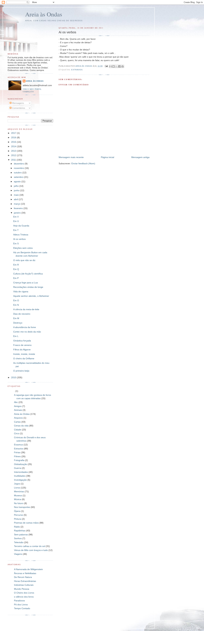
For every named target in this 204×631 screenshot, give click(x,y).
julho (16, 186)
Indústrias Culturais (23, 585)
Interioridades (21, 472)
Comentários (18, 108)
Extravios (77, 70)
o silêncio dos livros (24, 596)
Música (17, 499)
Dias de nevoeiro (21, 314)
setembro (19, 177)
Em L (15, 336)
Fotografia (19, 460)
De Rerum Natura (23, 577)
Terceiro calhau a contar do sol (29, 546)
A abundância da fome (24, 327)
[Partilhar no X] (116, 66)
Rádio (17, 526)
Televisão (18, 542)
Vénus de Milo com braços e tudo (31, 550)
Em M (16, 318)
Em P (16, 278)
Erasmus (18, 444)
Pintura (17, 519)
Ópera (17, 511)
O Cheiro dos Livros (24, 592)
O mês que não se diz (24, 260)
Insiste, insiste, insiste (24, 354)
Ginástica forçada (22, 340)
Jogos (17, 483)
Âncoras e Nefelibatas (25, 573)
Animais (18, 410)
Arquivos (18, 418)
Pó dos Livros (21, 604)
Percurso (18, 515)
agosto (17, 181)
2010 (14, 377)
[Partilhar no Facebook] (119, 66)
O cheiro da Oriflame (23, 358)
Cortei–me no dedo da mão (27, 331)
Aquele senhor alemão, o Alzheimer (31, 296)
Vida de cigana (20, 291)
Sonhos (18, 538)
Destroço (17, 322)
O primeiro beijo (21, 370)
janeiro (17, 212)
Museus (18, 495)
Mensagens (17, 103)
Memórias (19, 491)
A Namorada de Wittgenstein (28, 569)
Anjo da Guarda (21, 225)
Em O (16, 300)
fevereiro (18, 208)
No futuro (18, 503)
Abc (16, 402)
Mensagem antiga (140, 157)
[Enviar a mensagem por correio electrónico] (106, 66)
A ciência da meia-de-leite (26, 309)
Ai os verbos (19, 239)
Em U (16, 221)
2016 (14, 137)
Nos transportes (22, 507)
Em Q (16, 269)
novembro (19, 168)
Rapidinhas (19, 530)
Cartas (17, 422)
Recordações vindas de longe (28, 287)
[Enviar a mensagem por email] (110, 66)
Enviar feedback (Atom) (83, 163)
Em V (16, 216)
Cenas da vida (21, 425)
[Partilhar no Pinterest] (122, 66)
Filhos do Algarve (22, 349)
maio (16, 195)
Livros (17, 487)
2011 (14, 160)
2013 (14, 151)
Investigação (20, 480)
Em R (16, 264)
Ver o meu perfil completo (32, 90)
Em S (16, 243)
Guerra (17, 468)
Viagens (18, 554)
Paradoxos (19, 600)
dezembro (19, 163)
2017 (14, 133)
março (17, 204)
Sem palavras (21, 534)
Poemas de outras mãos (26, 522)
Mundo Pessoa (21, 589)
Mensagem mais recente (71, 157)
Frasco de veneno (22, 345)
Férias (17, 452)
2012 (14, 155)
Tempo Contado (22, 608)
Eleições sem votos (23, 248)
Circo (16, 433)
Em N (16, 305)
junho (17, 190)
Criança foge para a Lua (25, 282)
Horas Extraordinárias (25, 581)
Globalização (20, 464)
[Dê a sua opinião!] (113, 66)
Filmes (17, 456)
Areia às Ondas (43, 14)
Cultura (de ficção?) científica (28, 273)
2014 (14, 146)
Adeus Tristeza (20, 234)
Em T (16, 230)
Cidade (17, 429)
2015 (14, 142)
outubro (18, 172)
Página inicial (107, 157)
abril (16, 199)
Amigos (18, 406)
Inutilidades (20, 476)
